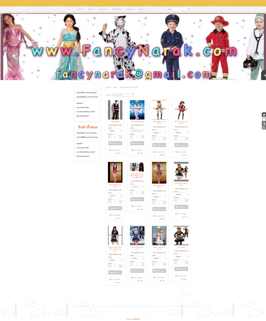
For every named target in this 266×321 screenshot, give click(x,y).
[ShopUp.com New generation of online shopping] (136, 319)
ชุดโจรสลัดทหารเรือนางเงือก (129, 87)
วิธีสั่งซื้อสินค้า (116, 9)
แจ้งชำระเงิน (130, 9)
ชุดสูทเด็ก (80, 103)
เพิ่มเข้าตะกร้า (116, 143)
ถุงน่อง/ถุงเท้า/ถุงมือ (83, 107)
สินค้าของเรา (103, 9)
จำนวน (110, 134)
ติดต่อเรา (142, 9)
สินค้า (115, 87)
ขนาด (110, 128)
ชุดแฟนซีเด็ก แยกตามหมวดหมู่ (87, 92)
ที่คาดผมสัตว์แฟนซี (83, 116)
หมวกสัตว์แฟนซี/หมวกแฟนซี (86, 112)
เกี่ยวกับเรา (91, 9)
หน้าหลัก (80, 9)
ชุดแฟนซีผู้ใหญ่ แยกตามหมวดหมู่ (87, 97)
